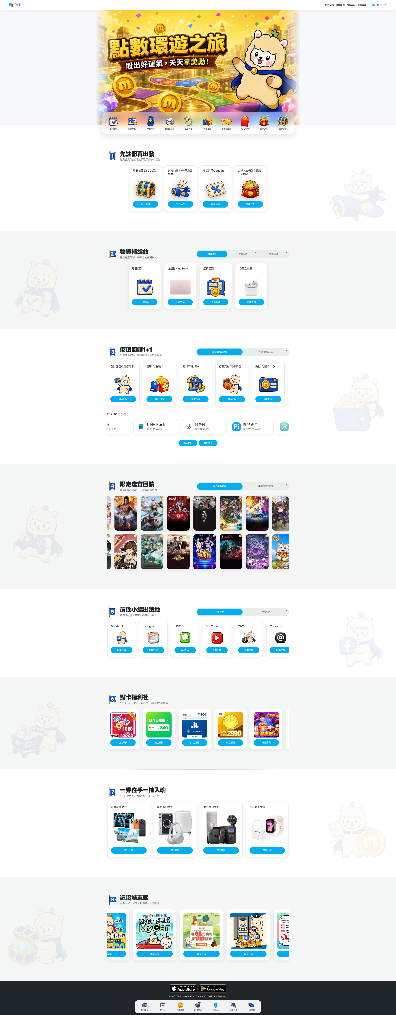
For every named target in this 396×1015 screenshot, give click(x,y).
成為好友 (185, 650)
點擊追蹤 (153, 650)
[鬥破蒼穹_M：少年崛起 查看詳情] (119, 513)
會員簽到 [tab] (212, 254)
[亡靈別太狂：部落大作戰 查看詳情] (251, 551)
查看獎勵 (215, 302)
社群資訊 (251, 1010)
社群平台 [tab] (219, 612)
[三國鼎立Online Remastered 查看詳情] (224, 513)
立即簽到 (144, 302)
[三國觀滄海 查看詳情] (198, 513)
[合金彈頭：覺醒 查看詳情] (145, 513)
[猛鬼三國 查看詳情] (172, 513)
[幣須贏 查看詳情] (198, 551)
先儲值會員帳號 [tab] (219, 352)
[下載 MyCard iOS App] (183, 988)
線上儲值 (187, 443)
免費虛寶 (216, 1010)
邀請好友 (250, 204)
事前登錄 (362, 4)
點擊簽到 (251, 302)
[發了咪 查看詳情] (277, 551)
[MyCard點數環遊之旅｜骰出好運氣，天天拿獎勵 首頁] (14, 5)
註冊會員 (145, 204)
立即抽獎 (180, 204)
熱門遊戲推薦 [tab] (219, 486)
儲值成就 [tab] (273, 254)
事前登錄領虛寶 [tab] (265, 486)
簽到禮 (162, 1010)
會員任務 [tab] (243, 254)
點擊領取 (215, 204)
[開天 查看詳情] (224, 551)
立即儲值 (180, 1010)
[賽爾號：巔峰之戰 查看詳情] (251, 513)
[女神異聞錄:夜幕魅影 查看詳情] (119, 551)
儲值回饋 (340, 4)
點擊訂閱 (217, 650)
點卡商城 (198, 1010)
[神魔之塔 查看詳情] (145, 551)
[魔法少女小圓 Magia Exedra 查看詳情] (277, 513)
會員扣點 (351, 4)
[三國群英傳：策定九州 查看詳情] (172, 551)
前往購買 (123, 742)
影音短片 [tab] (266, 612)
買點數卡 (208, 443)
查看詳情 (148, 954)
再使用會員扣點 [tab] (265, 352)
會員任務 (329, 4)
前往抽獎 (128, 850)
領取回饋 (123, 399)
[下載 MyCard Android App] (212, 988)
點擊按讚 (121, 650)
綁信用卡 (233, 1010)
